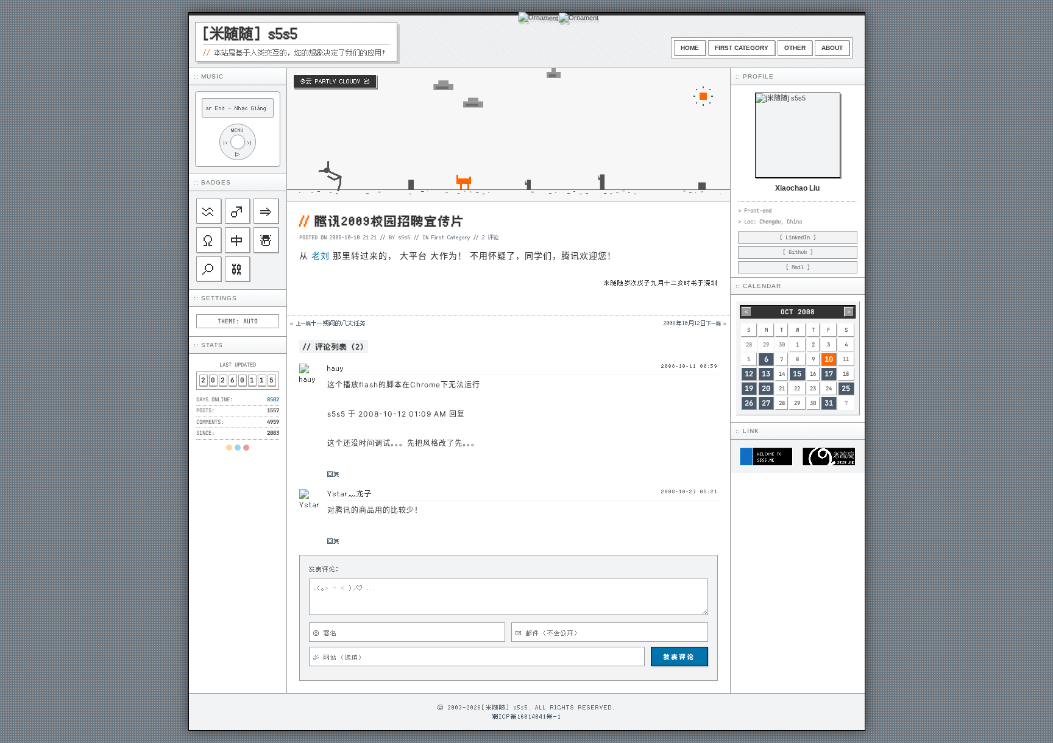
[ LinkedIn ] (797, 237)
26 (749, 403)
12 (749, 374)
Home (690, 47)
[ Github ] (797, 252)
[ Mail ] (797, 267)
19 (749, 388)
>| (249, 142)
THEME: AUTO (238, 321)
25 (846, 388)
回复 (333, 474)
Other (795, 47)
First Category (741, 47)
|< (225, 142)
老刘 (320, 255)
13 (766, 374)
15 (797, 374)
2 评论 (490, 237)
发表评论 (679, 656)
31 (828, 403)
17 (828, 374)
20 (766, 388)
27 (766, 403)
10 (828, 359)
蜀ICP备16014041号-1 (526, 716)
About (832, 47)
